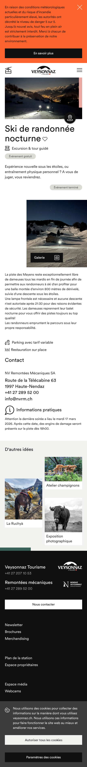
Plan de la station (18, 658)
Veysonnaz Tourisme (70, 566)
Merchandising (17, 638)
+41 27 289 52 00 (22, 392)
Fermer (79, 7)
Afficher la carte (70, 118)
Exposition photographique (59, 538)
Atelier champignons (63, 485)
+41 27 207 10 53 (18, 573)
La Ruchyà (14, 523)
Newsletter (14, 624)
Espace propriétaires (21, 664)
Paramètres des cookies (43, 757)
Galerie (39, 258)
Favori (44, 139)
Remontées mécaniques (28, 582)
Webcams (13, 691)
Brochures (13, 631)
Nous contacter (43, 604)
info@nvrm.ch (18, 399)
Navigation (79, 70)
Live (8, 70)
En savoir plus (43, 53)
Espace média (16, 684)
